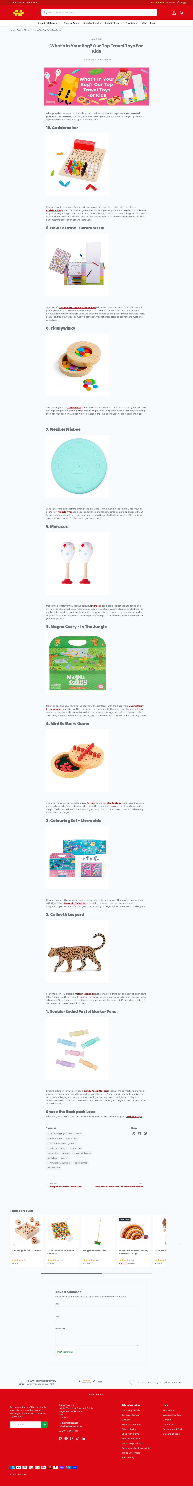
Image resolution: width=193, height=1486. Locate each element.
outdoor (66, 1153)
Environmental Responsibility (137, 1448)
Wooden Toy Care (172, 1415)
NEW (144, 23)
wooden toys (54, 1167)
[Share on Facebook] (139, 1133)
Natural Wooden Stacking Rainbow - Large (133, 1252)
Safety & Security (131, 1438)
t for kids (91, 307)
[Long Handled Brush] (98, 1231)
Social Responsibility (132, 1443)
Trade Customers (131, 1452)
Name (58, 1303)
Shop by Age (70, 23)
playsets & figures (82, 1153)
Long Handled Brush (94, 1250)
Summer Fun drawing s (72, 307)
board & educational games (61, 1143)
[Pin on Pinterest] (145, 1133)
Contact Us (169, 1424)
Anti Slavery (128, 1457)
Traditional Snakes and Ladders (60, 1252)
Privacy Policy (129, 1429)
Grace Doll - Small (165, 1250)
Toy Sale (130, 23)
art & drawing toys (56, 1133)
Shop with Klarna (130, 1433)
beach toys (71, 1138)
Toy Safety (168, 1410)
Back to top (95, 1394)
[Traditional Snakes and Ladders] (62, 1231)
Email (57, 1316)
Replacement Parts (173, 1429)
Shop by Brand (91, 23)
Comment (60, 1328)
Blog (152, 23)
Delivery (126, 1419)
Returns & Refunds (131, 1424)
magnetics (53, 1153)
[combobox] (99, 12)
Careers (167, 1419)
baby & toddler (55, 1138)
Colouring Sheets (171, 1433)
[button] (169, 2)
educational (75, 1148)
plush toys (52, 1158)
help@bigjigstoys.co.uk (70, 1426)
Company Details (131, 1410)
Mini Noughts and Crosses (26, 1250)
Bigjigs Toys (21, 1474)
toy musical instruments (59, 1163)
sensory (64, 1158)
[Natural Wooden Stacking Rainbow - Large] (134, 1231)
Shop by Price (112, 23)
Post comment (65, 1352)
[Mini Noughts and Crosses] (26, 1231)
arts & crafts (75, 1133)
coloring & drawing (56, 1148)
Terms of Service (130, 1415)
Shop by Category (47, 23)
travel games (80, 1163)
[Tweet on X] (134, 1133)
